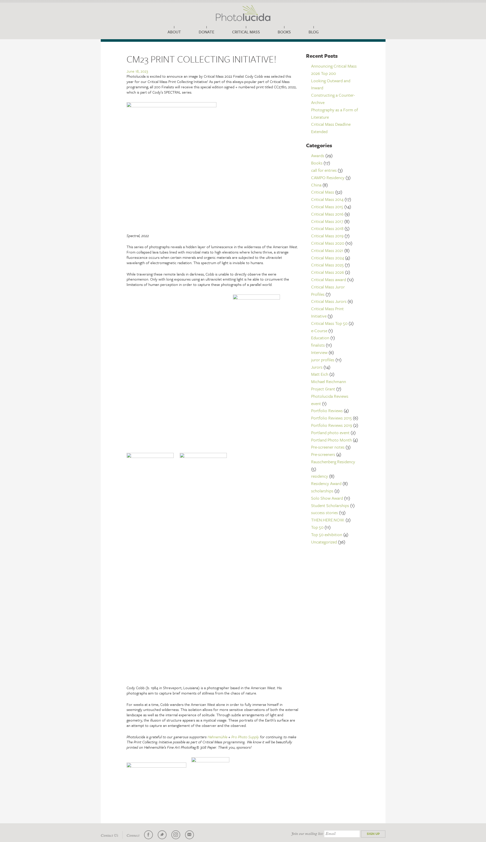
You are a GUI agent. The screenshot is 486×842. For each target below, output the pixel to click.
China (316, 185)
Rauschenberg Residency (333, 461)
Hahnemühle (217, 737)
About (174, 32)
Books (284, 32)
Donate (206, 32)
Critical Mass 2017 (327, 221)
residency (319, 476)
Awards (317, 155)
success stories (324, 512)
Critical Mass (246, 32)
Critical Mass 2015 (327, 206)
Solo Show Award (327, 498)
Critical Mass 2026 (327, 272)
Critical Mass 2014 (327, 199)
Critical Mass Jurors (329, 301)
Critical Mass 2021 (327, 250)
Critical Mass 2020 (327, 243)
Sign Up (373, 833)
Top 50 (317, 527)
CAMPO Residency (328, 177)
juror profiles (322, 359)
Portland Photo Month (331, 440)
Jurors (316, 367)
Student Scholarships (330, 505)
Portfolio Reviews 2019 (331, 425)
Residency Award (326, 483)
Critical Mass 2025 (327, 265)
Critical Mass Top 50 (329, 323)
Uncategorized (324, 542)
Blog (314, 32)
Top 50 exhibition (326, 534)
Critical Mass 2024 (327, 258)
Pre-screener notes (328, 447)
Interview (319, 352)
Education (320, 337)
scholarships (322, 491)
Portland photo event (330, 432)
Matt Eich (319, 374)
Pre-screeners (323, 454)
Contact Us (109, 835)
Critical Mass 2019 (327, 236)
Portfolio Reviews (327, 410)
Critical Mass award (328, 279)
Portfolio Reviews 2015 (331, 418)
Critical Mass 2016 (327, 214)
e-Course (319, 330)
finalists (318, 345)
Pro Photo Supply (245, 737)
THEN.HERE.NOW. (328, 520)
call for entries (324, 170)
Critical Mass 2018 (327, 228)
